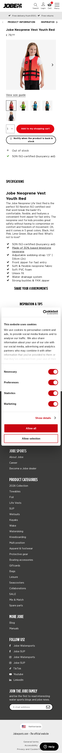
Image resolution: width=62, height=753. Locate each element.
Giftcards (14, 565)
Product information (21, 22)
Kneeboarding (17, 537)
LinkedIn (18, 680)
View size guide (16, 94)
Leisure (13, 577)
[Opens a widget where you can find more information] (49, 747)
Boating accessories (21, 559)
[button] (52, 64)
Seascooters (16, 582)
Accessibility (31, 745)
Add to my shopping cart (35, 129)
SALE (12, 594)
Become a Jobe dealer (22, 468)
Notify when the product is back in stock (33, 140)
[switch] (53, 382)
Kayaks (13, 520)
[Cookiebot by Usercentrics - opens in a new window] (43, 312)
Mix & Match (16, 599)
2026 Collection (18, 485)
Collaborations (17, 588)
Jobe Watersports (24, 645)
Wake (12, 525)
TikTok (17, 668)
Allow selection (31, 438)
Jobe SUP (19, 651)
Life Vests (15, 502)
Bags (12, 571)
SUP (11, 508)
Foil (11, 497)
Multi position (17, 542)
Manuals (14, 628)
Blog (12, 622)
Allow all (31, 428)
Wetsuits (14, 514)
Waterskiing (16, 531)
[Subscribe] (48, 707)
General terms (31, 742)
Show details (43, 417)
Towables (14, 491)
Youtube (18, 674)
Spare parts (16, 605)
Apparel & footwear (21, 548)
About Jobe (16, 457)
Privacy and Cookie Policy (31, 749)
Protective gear (18, 554)
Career (13, 462)
